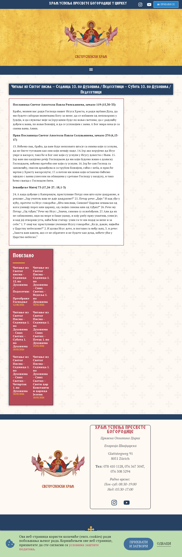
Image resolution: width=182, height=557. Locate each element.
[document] (91, 278)
